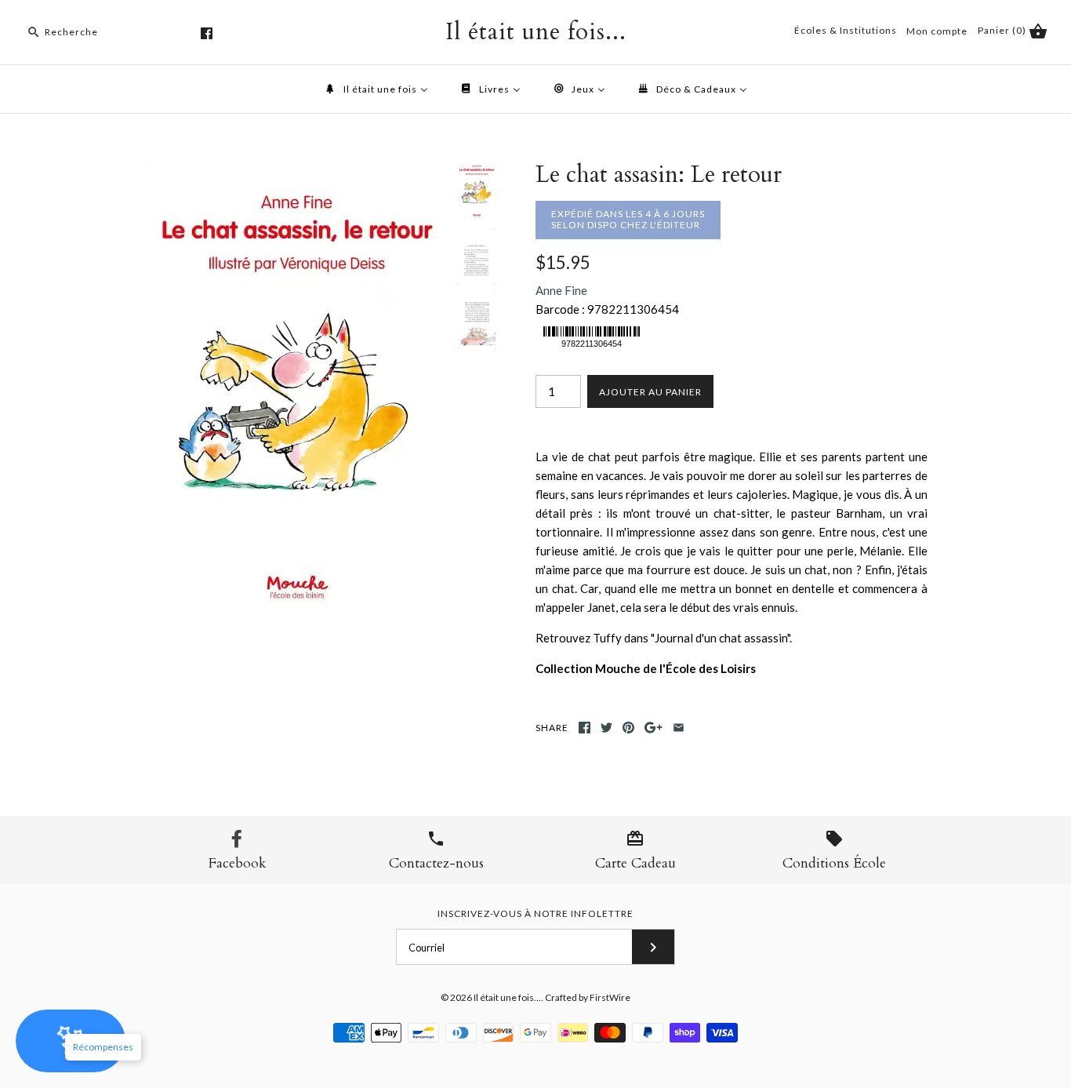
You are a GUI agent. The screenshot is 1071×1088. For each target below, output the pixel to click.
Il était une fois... (507, 997)
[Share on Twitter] (606, 727)
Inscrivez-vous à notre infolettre (535, 913)
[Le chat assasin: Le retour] (296, 170)
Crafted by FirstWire (587, 997)
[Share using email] (678, 727)
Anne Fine (561, 290)
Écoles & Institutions (845, 30)
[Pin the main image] (628, 727)
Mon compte (937, 31)
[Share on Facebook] (584, 727)
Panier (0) (1003, 30)
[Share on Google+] (653, 727)
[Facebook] (206, 33)
